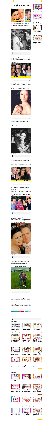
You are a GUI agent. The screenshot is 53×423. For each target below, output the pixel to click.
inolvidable (15, 83)
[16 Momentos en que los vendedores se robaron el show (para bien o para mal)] (15, 349)
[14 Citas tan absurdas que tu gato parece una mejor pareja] (37, 376)
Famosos (12, 2)
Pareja (33, 23)
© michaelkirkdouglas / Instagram (13, 254)
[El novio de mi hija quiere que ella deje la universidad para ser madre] (37, 410)
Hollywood (22, 23)
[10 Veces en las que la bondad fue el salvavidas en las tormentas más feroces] (37, 400)
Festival (14, 59)
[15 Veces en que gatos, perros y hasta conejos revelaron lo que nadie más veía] (15, 336)
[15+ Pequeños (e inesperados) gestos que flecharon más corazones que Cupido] (37, 17)
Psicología (12, 332)
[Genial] (14, 1)
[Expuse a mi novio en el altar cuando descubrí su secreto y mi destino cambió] (15, 386)
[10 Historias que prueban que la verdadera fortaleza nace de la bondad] (15, 376)
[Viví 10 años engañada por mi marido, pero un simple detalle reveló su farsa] (37, 386)
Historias (33, 332)
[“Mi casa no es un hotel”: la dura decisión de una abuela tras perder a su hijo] (37, 360)
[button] (14, 310)
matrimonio (30, 305)
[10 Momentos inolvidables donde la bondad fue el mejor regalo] (15, 410)
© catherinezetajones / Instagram (13, 153)
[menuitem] (20, 1)
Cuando (12, 121)
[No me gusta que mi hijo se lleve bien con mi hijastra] (15, 400)
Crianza (33, 366)
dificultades (22, 219)
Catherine (12, 187)
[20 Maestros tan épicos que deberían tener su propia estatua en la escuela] (37, 37)
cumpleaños (29, 187)
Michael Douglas (25, 23)
